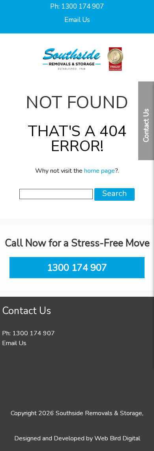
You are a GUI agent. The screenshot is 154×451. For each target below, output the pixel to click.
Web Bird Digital (117, 438)
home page (99, 170)
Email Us (77, 19)
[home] (82, 77)
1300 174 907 (82, 6)
